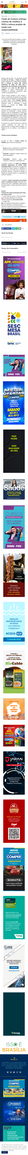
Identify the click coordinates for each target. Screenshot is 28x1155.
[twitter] (11, 1072)
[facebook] (7, 1072)
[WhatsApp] (16, 228)
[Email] (19, 228)
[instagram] (17, 1072)
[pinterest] (20, 1072)
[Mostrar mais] (22, 228)
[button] (2, 2)
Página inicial (4, 16)
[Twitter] (13, 228)
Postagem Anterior (6, 252)
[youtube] (14, 1072)
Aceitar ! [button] (4, 1152)
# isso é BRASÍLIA (12, 16)
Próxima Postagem (21, 252)
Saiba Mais (11, 1150)
